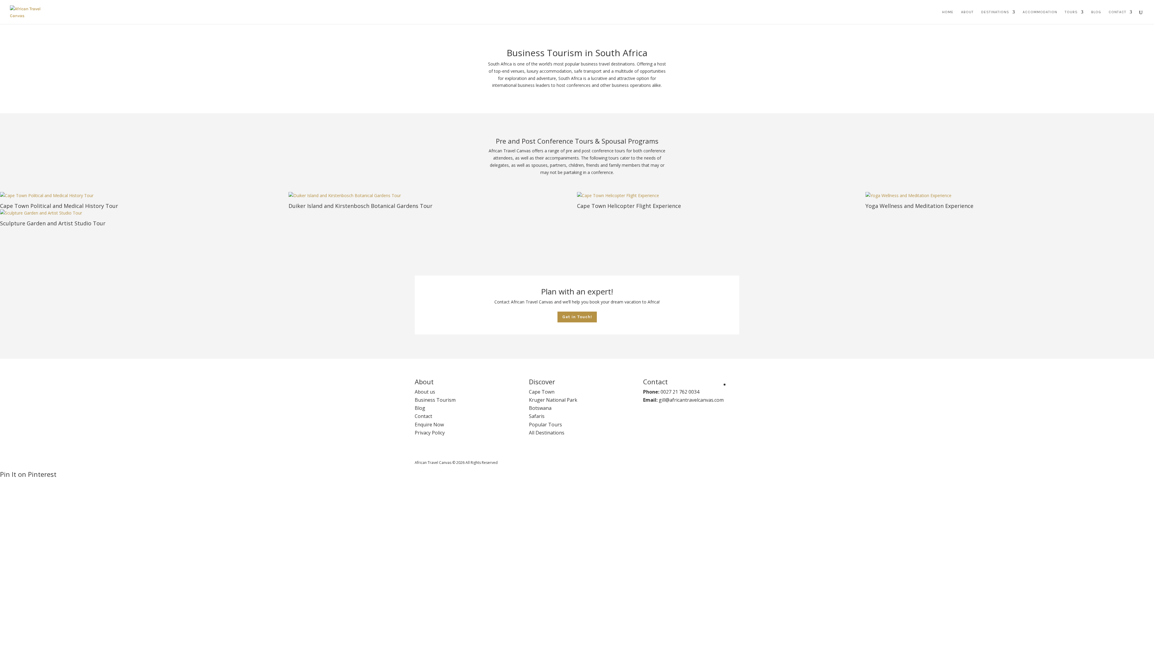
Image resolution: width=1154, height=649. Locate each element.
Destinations (995, 12)
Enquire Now (429, 424)
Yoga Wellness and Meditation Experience (919, 205)
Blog (1096, 12)
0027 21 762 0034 (680, 391)
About (967, 12)
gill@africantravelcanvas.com (691, 400)
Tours (1071, 12)
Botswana (540, 408)
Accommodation (1040, 12)
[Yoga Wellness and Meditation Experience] (1010, 195)
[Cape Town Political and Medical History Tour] (144, 195)
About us (425, 391)
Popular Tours (545, 424)
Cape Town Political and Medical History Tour (59, 205)
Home (948, 12)
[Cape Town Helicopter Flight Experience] (721, 195)
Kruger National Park (553, 400)
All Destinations (546, 432)
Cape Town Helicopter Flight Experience (629, 205)
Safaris (537, 416)
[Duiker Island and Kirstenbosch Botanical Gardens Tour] (432, 195)
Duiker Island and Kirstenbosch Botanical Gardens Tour (360, 205)
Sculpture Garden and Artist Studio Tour (52, 223)
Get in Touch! (577, 316)
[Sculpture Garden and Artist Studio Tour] (144, 213)
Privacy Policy (430, 432)
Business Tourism (435, 400)
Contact (1117, 12)
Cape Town (541, 391)
